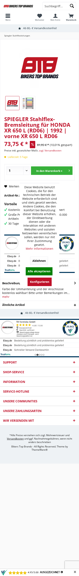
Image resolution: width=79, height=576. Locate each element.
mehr (6, 297)
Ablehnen (39, 261)
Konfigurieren (39, 282)
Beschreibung (11, 283)
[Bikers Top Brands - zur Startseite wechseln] (19, 6)
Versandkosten (15, 438)
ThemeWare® (40, 449)
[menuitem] (71, 17)
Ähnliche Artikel (13, 305)
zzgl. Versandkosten (50, 150)
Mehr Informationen (39, 248)
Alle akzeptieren (39, 271)
